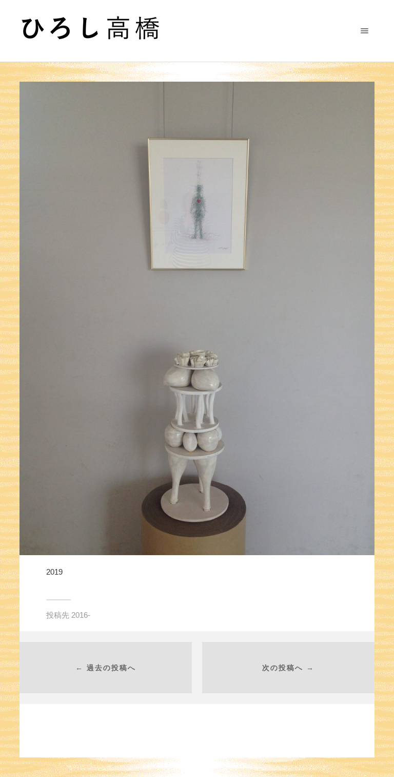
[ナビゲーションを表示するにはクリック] (364, 31)
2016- (80, 615)
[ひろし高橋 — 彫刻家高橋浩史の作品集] (188, 30)
